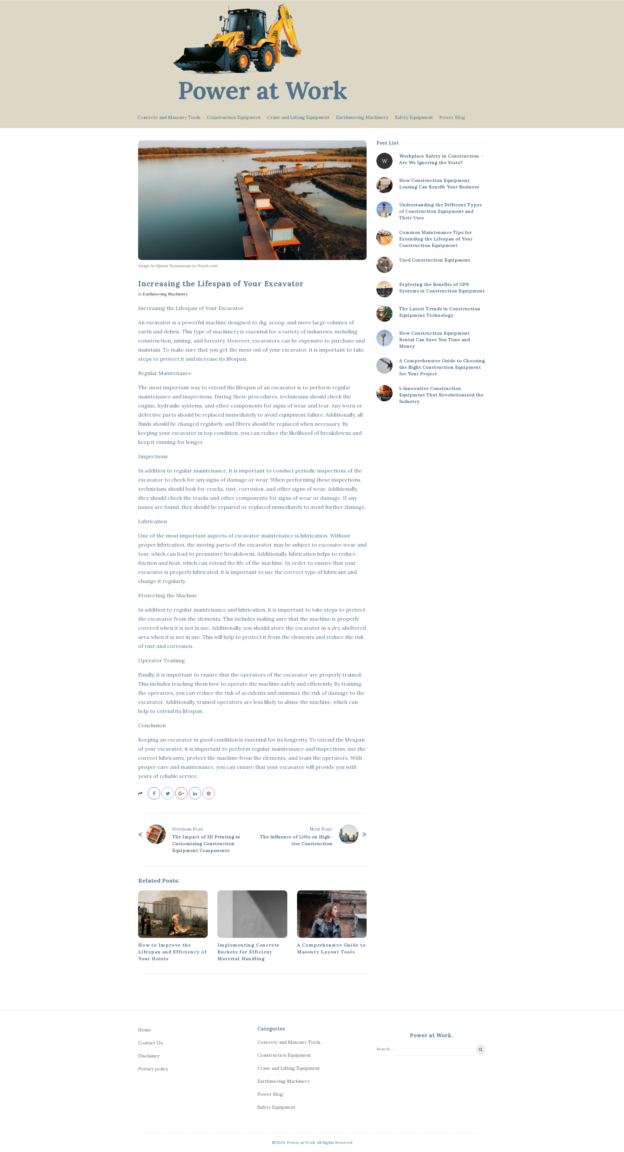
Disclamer (149, 1056)
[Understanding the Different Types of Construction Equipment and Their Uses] (384, 209)
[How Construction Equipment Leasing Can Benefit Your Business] (384, 185)
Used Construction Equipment (434, 260)
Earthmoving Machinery (362, 117)
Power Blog (452, 117)
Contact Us (150, 1043)
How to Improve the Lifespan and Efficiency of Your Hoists (172, 952)
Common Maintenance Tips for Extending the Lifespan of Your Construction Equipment (436, 238)
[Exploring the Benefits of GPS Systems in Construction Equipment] (384, 289)
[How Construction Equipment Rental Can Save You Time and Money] (384, 338)
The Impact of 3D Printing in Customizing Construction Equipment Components (206, 843)
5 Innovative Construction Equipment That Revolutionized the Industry (441, 394)
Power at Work (262, 90)
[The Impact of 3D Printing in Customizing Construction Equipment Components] (156, 834)
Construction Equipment (234, 117)
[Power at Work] (237, 39)
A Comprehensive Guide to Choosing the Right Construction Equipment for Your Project (442, 367)
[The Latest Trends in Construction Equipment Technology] (384, 313)
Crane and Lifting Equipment (298, 117)
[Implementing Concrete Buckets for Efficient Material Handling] (252, 914)
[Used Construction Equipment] (384, 265)
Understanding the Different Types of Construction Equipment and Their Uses (440, 211)
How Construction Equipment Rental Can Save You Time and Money (434, 339)
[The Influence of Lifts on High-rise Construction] (348, 834)
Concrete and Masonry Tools (169, 117)
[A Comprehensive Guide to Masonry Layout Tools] (332, 914)
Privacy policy (153, 1069)
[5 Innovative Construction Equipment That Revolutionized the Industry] (384, 393)
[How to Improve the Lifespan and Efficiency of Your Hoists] (173, 914)
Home (144, 1030)
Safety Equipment (414, 117)
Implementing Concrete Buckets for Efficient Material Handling (248, 952)
